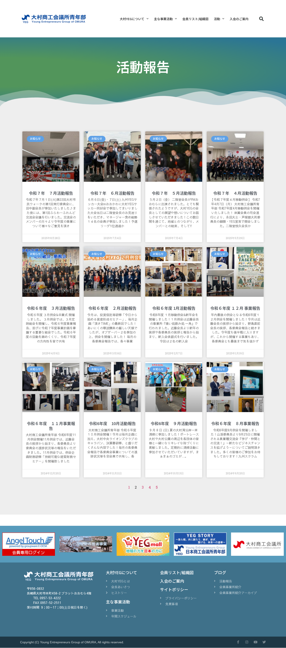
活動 (217, 19)
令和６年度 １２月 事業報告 (235, 308)
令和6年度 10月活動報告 (112, 423)
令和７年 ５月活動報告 (174, 193)
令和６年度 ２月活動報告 (112, 308)
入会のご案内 (239, 19)
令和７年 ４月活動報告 (235, 193)
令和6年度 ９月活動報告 (174, 423)
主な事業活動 (163, 19)
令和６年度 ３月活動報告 (51, 308)
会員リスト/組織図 (195, 19)
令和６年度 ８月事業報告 (235, 423)
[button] (261, 18)
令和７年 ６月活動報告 (112, 193)
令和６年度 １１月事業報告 (51, 425)
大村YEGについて (132, 19)
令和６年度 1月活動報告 (174, 308)
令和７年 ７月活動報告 (51, 193)
